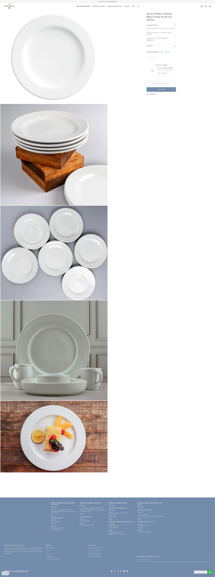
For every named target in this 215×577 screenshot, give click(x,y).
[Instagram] (121, 571)
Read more (150, 40)
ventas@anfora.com (57, 517)
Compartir (152, 94)
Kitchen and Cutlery (94, 550)
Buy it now (161, 89)
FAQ (47, 550)
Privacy (48, 553)
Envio (150, 45)
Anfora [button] (48, 545)
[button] (83, 6)
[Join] (209, 559)
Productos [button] (92, 545)
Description (152, 25)
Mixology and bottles (94, 553)
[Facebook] (111, 571)
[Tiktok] (118, 571)
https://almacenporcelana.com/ (118, 508)
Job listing (49, 556)
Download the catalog (95, 556)
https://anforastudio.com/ (145, 509)
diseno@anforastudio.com (145, 521)
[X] (115, 571)
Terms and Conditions (52, 559)
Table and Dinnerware (95, 548)
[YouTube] (127, 571)
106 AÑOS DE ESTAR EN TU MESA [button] (14, 545)
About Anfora (50, 548)
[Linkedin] (124, 571)
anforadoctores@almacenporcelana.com (121, 521)
